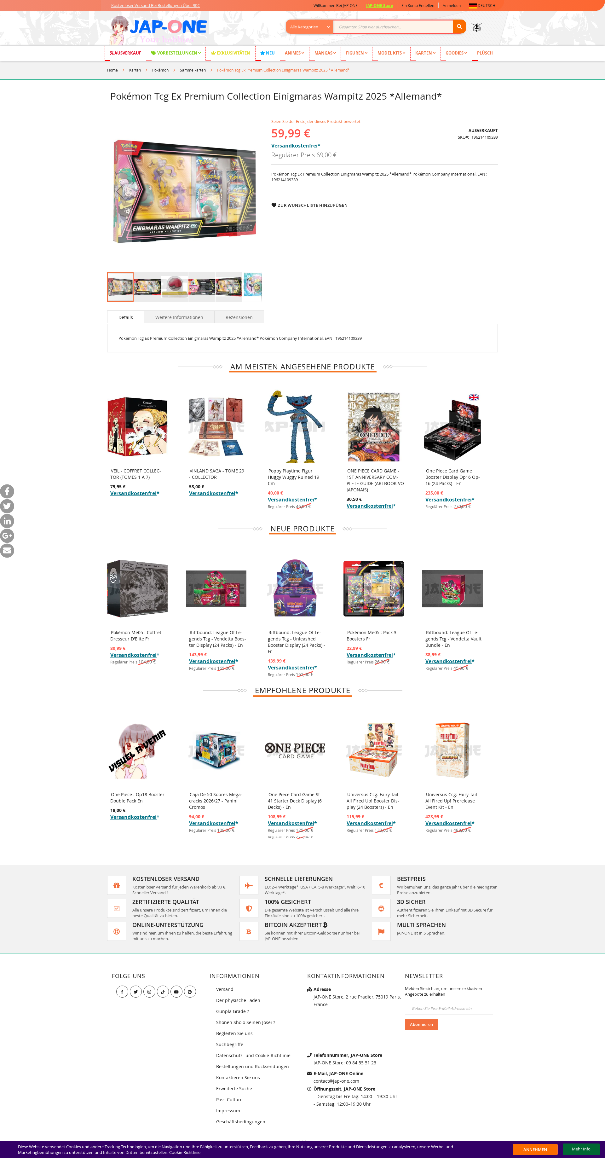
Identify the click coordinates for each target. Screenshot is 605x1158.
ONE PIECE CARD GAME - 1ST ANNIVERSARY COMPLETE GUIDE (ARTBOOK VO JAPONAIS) (375, 480)
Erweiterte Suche (234, 1088)
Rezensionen (239, 317)
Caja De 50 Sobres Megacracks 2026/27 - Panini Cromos (215, 800)
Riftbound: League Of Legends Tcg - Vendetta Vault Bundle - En (453, 638)
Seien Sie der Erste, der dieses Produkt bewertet (315, 121)
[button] (483, 6)
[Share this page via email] (7, 551)
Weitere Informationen (179, 317)
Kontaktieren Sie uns (238, 1077)
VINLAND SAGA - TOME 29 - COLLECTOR (216, 474)
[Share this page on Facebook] (7, 491)
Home (112, 69)
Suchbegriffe (229, 1044)
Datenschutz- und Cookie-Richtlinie (253, 1055)
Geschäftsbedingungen (240, 1122)
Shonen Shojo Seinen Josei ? (245, 1022)
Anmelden (452, 5)
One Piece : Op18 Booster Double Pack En (137, 797)
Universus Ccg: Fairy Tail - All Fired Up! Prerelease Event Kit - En (452, 800)
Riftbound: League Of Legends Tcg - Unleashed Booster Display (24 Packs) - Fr (296, 641)
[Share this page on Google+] (7, 536)
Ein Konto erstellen (417, 5)
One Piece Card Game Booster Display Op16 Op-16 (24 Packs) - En (452, 477)
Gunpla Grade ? (232, 1011)
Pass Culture (229, 1100)
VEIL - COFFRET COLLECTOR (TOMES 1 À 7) (135, 474)
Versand (224, 989)
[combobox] (379, 27)
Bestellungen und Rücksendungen (252, 1066)
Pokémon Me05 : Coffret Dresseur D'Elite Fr (135, 635)
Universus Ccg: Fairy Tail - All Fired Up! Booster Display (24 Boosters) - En (374, 800)
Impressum (228, 1111)
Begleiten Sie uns (234, 1033)
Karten (135, 69)
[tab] (125, 316)
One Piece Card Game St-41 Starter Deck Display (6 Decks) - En (295, 800)
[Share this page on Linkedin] (7, 521)
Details (125, 317)
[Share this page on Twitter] (7, 506)
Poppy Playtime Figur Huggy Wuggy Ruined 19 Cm (293, 477)
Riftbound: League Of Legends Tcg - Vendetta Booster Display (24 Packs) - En (217, 638)
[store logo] (158, 31)
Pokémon (160, 69)
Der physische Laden (238, 1000)
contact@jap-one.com (336, 1081)
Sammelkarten (193, 69)
